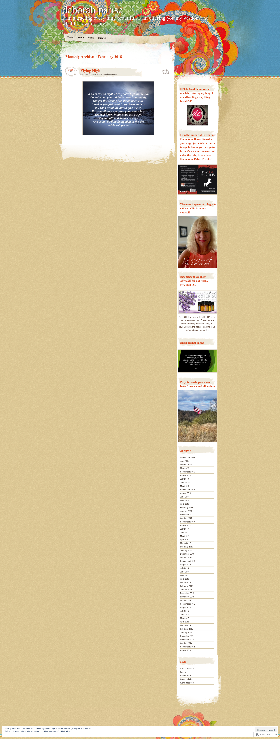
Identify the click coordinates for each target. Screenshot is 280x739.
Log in (183, 672)
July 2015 (184, 610)
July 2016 (184, 568)
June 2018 (185, 496)
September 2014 (187, 646)
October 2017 (186, 518)
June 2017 (185, 532)
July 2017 (184, 528)
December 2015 (187, 593)
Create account (187, 668)
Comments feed (187, 679)
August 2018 (185, 493)
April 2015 (184, 621)
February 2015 (186, 628)
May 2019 (184, 485)
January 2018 (186, 510)
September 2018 (187, 489)
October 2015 (186, 600)
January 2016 (186, 589)
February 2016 (186, 585)
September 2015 (187, 603)
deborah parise (92, 9)
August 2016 (185, 564)
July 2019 (184, 478)
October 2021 (186, 464)
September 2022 (187, 457)
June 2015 (185, 614)
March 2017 (185, 543)
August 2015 (185, 607)
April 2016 (184, 578)
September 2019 (187, 471)
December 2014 (187, 635)
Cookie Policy (64, 731)
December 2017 (187, 514)
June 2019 (185, 482)
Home (70, 37)
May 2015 (184, 618)
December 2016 (187, 553)
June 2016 (185, 571)
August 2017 (185, 525)
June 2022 (185, 461)
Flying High (90, 70)
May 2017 (184, 535)
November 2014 (187, 639)
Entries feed (185, 675)
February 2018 (186, 507)
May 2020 (184, 468)
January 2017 (186, 550)
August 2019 (185, 475)
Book (90, 37)
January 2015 (186, 632)
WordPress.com (187, 682)
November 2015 (187, 596)
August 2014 (185, 650)
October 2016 (186, 557)
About (80, 37)
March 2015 (185, 625)
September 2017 (187, 521)
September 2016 (187, 560)
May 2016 (184, 575)
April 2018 (184, 503)
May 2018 (184, 500)
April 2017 (184, 539)
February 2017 (186, 546)
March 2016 (185, 582)
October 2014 (186, 643)
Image (165, 71)
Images (101, 38)
